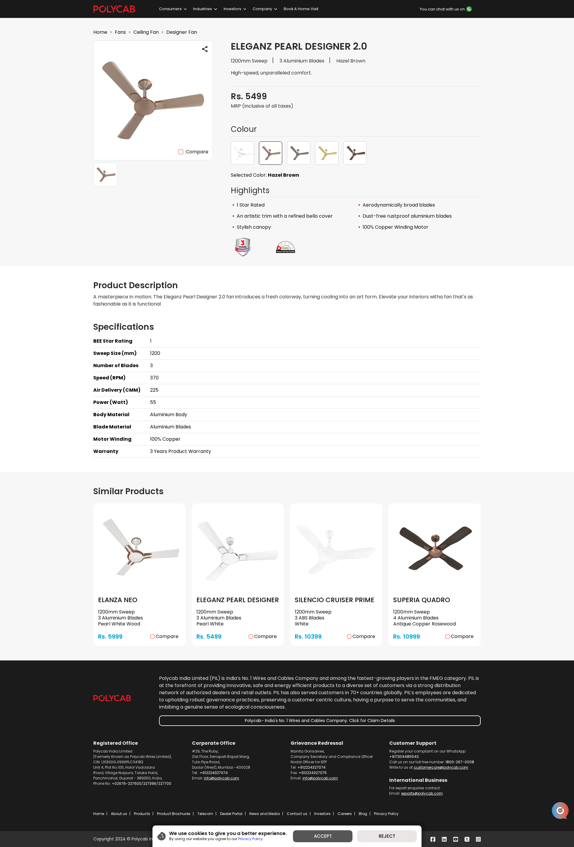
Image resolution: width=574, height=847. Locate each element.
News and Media (264, 813)
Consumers (170, 8)
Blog (363, 813)
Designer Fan (181, 32)
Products (142, 813)
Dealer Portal (231, 813)
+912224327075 (313, 772)
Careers (345, 813)
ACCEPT (323, 836)
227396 (149, 783)
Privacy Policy (386, 813)
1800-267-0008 (459, 761)
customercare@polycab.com (441, 767)
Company (262, 8)
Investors (232, 8)
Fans (120, 32)
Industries (202, 8)
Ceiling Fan (146, 32)
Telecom (205, 813)
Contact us (297, 813)
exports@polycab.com (422, 793)
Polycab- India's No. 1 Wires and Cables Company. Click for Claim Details (320, 721)
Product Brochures (173, 813)
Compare (197, 151)
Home (100, 32)
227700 (164, 783)
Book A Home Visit (301, 8)
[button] (242, 153)
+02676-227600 (126, 783)
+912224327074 (214, 772)
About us (119, 813)
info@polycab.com (221, 778)
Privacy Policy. (251, 838)
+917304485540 (404, 756)
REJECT (387, 836)
